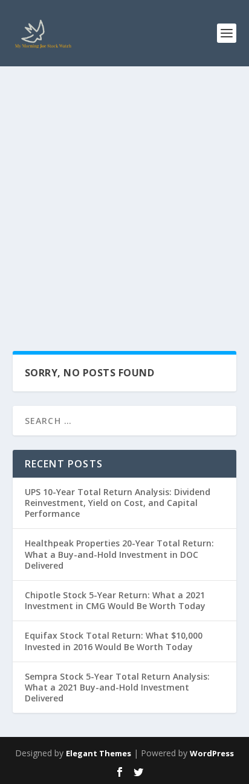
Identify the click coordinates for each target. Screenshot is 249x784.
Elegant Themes (98, 753)
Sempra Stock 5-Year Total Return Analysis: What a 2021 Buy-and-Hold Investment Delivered (117, 687)
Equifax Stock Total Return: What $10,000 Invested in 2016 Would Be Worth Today (113, 641)
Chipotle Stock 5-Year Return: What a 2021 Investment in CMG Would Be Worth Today (115, 600)
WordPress (212, 753)
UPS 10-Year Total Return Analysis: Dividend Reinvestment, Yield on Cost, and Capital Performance (117, 502)
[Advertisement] (124, 196)
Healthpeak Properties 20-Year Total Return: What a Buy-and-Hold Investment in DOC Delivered (119, 554)
